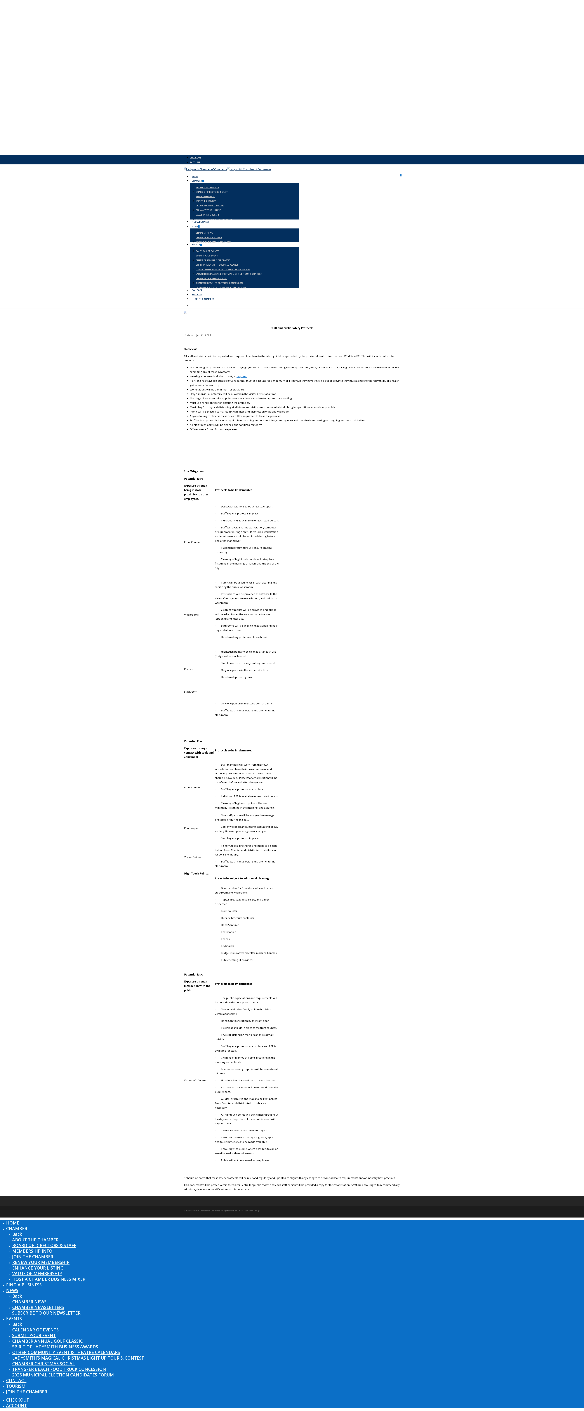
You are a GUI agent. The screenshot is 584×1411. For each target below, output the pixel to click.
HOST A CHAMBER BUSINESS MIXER (48, 1279)
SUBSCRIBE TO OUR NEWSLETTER (46, 1313)
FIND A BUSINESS (24, 1285)
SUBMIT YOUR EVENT (34, 1335)
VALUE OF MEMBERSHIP (37, 1273)
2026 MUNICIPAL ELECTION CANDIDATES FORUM (63, 1375)
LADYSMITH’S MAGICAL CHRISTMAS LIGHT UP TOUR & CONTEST (78, 1358)
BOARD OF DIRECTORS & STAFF (44, 1245)
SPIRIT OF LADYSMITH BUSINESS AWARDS (55, 1347)
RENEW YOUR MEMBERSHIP (41, 1262)
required (242, 376)
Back (17, 1234)
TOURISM (16, 1386)
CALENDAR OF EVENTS (35, 1330)
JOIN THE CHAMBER (32, 1256)
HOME (12, 1223)
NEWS (12, 1290)
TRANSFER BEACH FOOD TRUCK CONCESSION (59, 1369)
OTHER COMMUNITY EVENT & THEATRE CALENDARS (66, 1352)
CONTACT (16, 1380)
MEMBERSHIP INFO (32, 1251)
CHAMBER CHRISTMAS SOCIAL (43, 1363)
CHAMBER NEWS (29, 1302)
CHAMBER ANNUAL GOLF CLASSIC (47, 1341)
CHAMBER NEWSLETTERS (38, 1307)
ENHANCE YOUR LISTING (37, 1268)
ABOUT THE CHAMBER (35, 1240)
